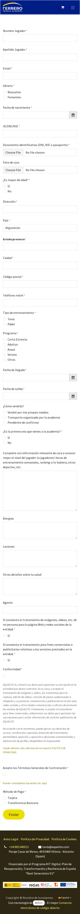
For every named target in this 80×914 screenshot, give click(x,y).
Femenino (14, 97)
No (9, 191)
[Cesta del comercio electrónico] (62, 7)
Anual (11, 349)
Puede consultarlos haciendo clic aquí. (25, 783)
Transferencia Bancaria (23, 803)
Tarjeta (12, 798)
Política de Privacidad (35, 839)
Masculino (14, 92)
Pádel (11, 324)
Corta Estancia (17, 339)
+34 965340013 (19, 847)
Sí (9, 186)
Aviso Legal (10, 839)
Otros (11, 360)
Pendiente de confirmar (23, 422)
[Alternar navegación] (73, 7)
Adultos (13, 344)
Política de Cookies (64, 839)
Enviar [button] (14, 814)
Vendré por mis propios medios (28, 412)
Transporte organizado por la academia (34, 417)
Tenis (11, 319)
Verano (12, 354)
